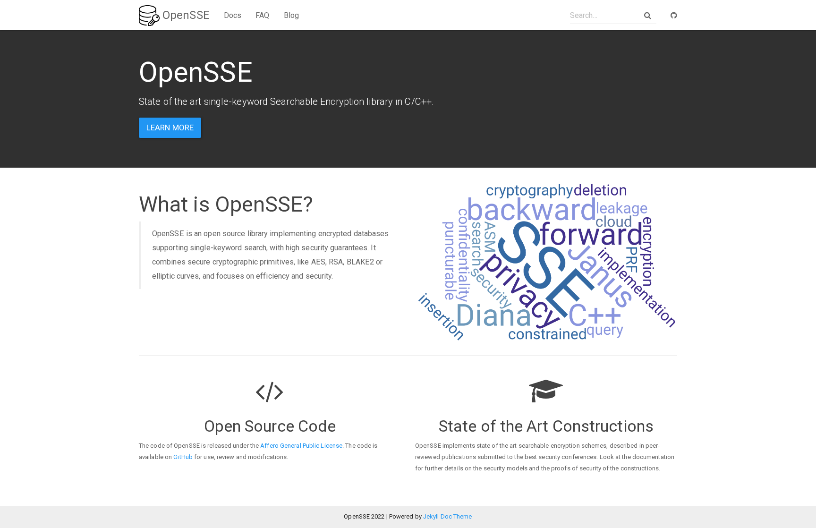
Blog (291, 15)
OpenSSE (185, 15)
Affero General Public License (301, 445)
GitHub (183, 456)
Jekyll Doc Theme (447, 516)
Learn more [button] (170, 127)
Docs (232, 15)
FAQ (262, 15)
